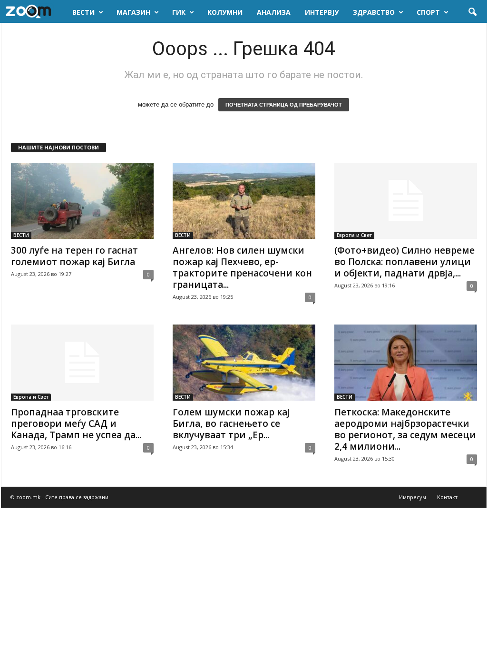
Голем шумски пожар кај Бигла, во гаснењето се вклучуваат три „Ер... (231, 423)
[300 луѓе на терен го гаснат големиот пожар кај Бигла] (82, 201)
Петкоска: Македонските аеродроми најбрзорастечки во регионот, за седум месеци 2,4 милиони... (405, 429)
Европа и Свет (354, 235)
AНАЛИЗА (274, 12)
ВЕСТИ (83, 12)
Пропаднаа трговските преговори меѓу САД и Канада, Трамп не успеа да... (76, 423)
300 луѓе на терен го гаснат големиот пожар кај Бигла (74, 256)
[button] (472, 12)
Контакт (447, 497)
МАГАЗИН (133, 12)
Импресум (412, 497)
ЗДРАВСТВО (374, 12)
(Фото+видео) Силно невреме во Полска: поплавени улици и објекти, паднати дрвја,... (404, 261)
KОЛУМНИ (225, 12)
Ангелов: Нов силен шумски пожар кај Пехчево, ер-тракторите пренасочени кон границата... (242, 267)
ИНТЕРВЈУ (322, 12)
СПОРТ (428, 12)
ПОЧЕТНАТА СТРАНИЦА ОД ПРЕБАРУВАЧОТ (283, 105)
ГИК (178, 12)
